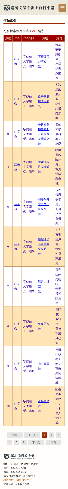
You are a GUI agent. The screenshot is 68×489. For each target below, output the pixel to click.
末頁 (53, 442)
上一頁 (32, 435)
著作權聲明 (23, 480)
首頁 (14, 435)
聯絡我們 (8, 480)
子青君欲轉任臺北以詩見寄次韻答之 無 (43, 134)
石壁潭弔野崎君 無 (43, 61)
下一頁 (36, 442)
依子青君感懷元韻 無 (43, 101)
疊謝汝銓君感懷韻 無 (43, 166)
